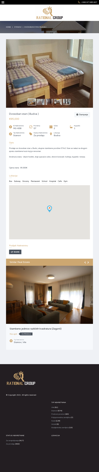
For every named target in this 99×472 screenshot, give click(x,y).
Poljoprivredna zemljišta (60, 417)
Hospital (52, 181)
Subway (17, 181)
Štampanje (83, 115)
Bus (10, 181)
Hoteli (53, 424)
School (44, 181)
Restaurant (35, 181)
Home (8, 27)
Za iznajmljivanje (12, 441)
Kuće (53, 421)
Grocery (25, 181)
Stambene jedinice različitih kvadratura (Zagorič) (35, 328)
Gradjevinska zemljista (60, 428)
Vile (52, 407)
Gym (65, 181)
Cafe (60, 181)
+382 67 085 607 (89, 2)
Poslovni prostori (58, 414)
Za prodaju (10, 444)
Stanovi (17, 27)
